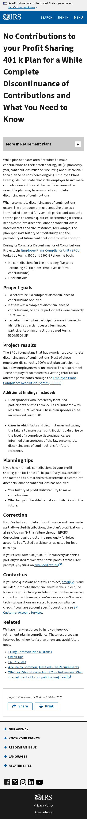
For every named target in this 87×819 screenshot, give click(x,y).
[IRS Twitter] (15, 781)
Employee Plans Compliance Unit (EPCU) (50, 250)
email (66, 582)
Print (49, 706)
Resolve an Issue (23, 747)
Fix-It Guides (17, 662)
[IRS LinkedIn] (31, 781)
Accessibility (44, 812)
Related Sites (20, 765)
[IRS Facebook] (7, 781)
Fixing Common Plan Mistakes (30, 652)
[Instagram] (23, 781)
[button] (63, 17)
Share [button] (23, 706)
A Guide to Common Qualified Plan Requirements (43, 667)
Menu (78, 17)
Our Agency (18, 729)
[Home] (12, 16)
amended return (46, 565)
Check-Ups (15, 657)
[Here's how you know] (43, 5)
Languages (18, 756)
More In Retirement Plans (29, 144)
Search (47, 17)
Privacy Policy (43, 805)
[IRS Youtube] (39, 781)
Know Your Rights (24, 738)
